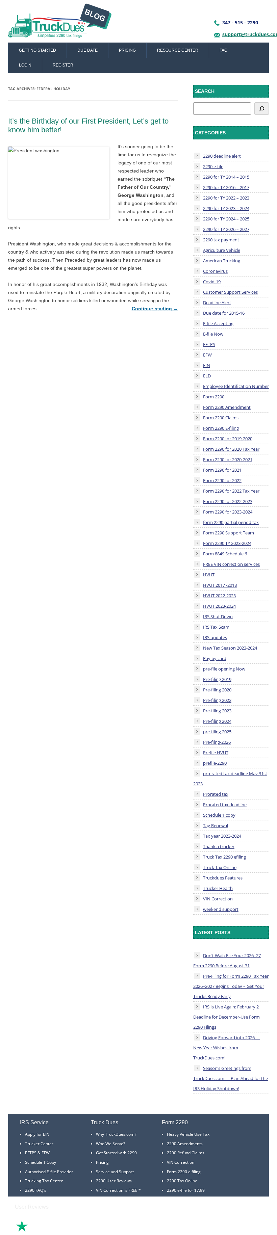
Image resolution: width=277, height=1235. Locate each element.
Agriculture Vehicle (221, 250)
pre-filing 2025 (217, 732)
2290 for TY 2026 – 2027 (226, 229)
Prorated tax (215, 794)
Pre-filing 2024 (217, 721)
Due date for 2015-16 (224, 313)
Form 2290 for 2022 (222, 480)
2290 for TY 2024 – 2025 (226, 219)
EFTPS (209, 344)
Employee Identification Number (236, 386)
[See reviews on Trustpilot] (40, 1231)
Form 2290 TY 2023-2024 (227, 543)
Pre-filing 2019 (217, 679)
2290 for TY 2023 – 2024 (226, 208)
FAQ (223, 50)
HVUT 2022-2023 (219, 596)
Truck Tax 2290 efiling (224, 857)
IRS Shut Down (218, 616)
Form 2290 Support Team (228, 533)
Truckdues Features (223, 878)
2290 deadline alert (222, 156)
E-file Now (213, 334)
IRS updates (215, 637)
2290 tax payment (221, 240)
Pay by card (214, 658)
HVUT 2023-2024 (219, 606)
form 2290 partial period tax (231, 522)
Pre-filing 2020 (217, 690)
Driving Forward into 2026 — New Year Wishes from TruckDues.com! (226, 1047)
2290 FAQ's (35, 1190)
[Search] (261, 108)
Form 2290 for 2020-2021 (227, 459)
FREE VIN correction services (231, 564)
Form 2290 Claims (220, 418)
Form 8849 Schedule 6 (225, 554)
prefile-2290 (215, 763)
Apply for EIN (37, 1134)
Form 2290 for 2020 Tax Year (231, 449)
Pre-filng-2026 (217, 742)
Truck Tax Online (219, 867)
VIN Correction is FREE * (118, 1190)
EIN (206, 365)
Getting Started (37, 50)
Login (25, 65)
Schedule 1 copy (219, 815)
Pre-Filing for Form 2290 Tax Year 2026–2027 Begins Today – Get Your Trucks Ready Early (231, 986)
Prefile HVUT (215, 753)
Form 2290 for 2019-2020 (227, 439)
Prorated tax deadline (225, 805)
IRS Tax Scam (216, 627)
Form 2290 (213, 397)
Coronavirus (215, 271)
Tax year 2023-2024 (222, 836)
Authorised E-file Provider (49, 1172)
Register (63, 65)
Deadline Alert (217, 302)
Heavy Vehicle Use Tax (188, 1134)
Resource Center (177, 50)
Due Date (87, 50)
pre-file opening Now (224, 669)
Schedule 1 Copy (40, 1162)
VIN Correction (218, 899)
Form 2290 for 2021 (222, 470)
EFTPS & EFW (37, 1153)
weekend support (220, 909)
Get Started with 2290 (116, 1153)
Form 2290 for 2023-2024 (227, 512)
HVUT (209, 575)
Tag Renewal (215, 825)
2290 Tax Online (182, 1181)
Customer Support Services (230, 292)
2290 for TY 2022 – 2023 (226, 198)
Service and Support (115, 1172)
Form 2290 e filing (184, 1172)
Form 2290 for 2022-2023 (227, 501)
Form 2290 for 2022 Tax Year (231, 491)
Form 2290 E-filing (221, 428)
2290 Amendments (185, 1144)
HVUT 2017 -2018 (220, 585)
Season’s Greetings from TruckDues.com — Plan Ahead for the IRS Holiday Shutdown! (230, 1078)
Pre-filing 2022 (217, 700)
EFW (207, 355)
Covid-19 (212, 282)
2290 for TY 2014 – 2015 (226, 177)
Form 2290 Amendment (227, 407)
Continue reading (155, 308)
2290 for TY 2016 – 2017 (226, 187)
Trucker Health (218, 888)
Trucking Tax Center (44, 1181)
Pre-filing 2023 (217, 711)
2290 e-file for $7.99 (186, 1190)
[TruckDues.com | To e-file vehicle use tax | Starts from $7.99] (59, 23)
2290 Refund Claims (185, 1153)
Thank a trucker (218, 846)
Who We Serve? (110, 1144)
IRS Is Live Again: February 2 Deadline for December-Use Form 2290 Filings (226, 1017)
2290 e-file (213, 166)
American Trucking (221, 261)
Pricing (127, 50)
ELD (207, 376)
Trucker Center (39, 1144)
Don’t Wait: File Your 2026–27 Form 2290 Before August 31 (227, 960)
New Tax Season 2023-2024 (230, 648)
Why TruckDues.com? (116, 1134)
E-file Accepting (218, 323)
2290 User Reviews (114, 1181)
